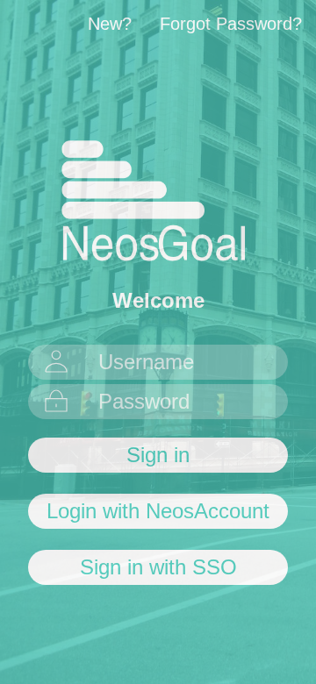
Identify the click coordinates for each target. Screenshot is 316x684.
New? (110, 23)
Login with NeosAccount (158, 511)
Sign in (158, 455)
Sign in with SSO (158, 567)
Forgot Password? (231, 23)
